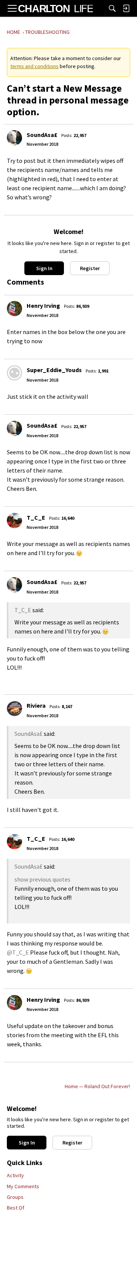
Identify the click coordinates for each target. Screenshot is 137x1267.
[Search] (112, 8)
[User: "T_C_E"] (14, 520)
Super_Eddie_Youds (54, 370)
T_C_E (36, 517)
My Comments (23, 1186)
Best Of (15, 1207)
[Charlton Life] (55, 8)
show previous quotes (42, 879)
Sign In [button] (44, 268)
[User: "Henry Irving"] (14, 308)
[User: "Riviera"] (14, 708)
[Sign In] (126, 8)
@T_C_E (18, 952)
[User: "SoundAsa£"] (14, 137)
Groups (15, 1197)
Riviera (36, 705)
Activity (15, 1175)
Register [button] (90, 268)
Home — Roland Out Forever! (97, 1086)
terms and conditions (34, 66)
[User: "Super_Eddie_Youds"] (14, 372)
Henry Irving (43, 305)
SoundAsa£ (42, 134)
